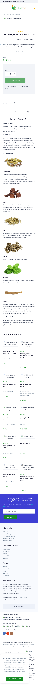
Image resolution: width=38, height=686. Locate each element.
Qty (6, 71)
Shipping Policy (7, 540)
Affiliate (5, 571)
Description (13, 112)
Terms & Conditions (9, 536)
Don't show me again (14, 679)
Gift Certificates (8, 569)
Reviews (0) (25, 112)
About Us (5, 531)
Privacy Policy (7, 534)
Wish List (5, 558)
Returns (5, 554)
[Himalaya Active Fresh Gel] (19, 18)
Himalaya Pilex (25, 443)
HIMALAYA (5, 349)
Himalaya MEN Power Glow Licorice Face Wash (27, 478)
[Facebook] (4, 633)
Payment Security (8, 538)
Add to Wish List (11, 86)
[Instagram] (11, 633)
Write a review (28, 39)
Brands (5, 567)
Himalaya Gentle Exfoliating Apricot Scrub (26, 355)
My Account (6, 551)
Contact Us (6, 549)
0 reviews (18, 39)
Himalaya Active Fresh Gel (13, 14)
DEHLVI (22, 382)
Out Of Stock (16, 80)
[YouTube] (7, 633)
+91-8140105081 (22, 598)
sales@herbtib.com (12, 600)
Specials (5, 573)
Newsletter (6, 576)
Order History (7, 556)
